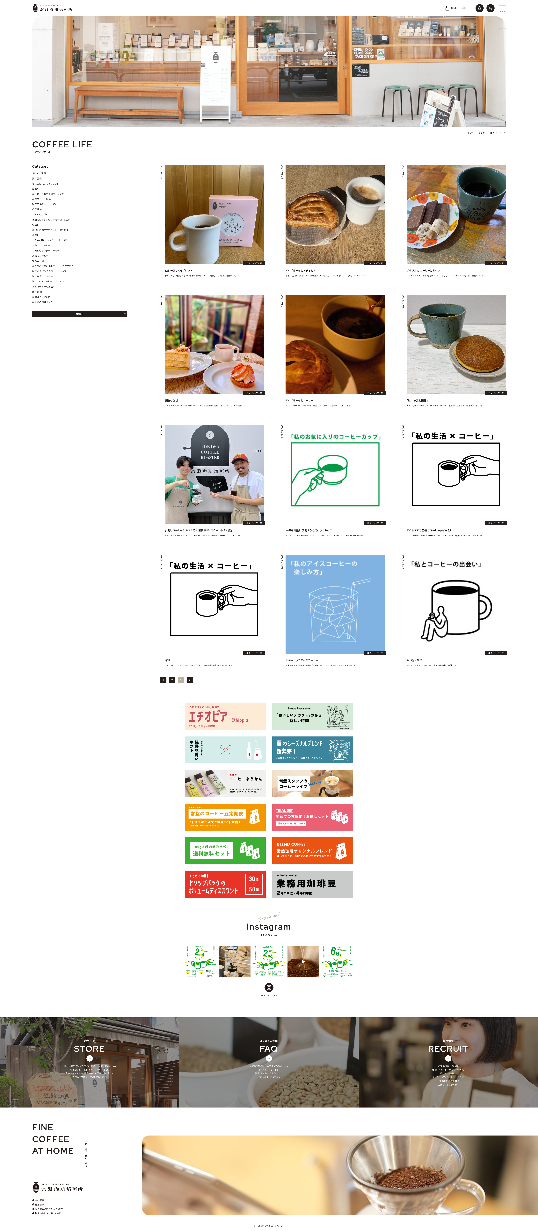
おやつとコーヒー (41, 245)
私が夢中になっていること (45, 204)
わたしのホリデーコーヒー (46, 250)
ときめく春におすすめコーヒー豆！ (49, 240)
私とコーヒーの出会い (43, 286)
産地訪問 (37, 291)
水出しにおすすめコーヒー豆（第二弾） (52, 219)
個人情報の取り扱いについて (49, 1208)
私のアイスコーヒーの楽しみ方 (48, 281)
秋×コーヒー (39, 260)
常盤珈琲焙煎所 (52, 8)
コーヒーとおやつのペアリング (48, 193)
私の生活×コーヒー (43, 276)
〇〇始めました (40, 209)
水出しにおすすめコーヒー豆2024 (50, 230)
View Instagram (269, 995)
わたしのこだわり (41, 214)
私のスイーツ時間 (41, 297)
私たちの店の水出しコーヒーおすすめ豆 (53, 266)
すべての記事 (39, 173)
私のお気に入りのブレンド (45, 183)
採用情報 (39, 1204)
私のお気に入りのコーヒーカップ (49, 271)
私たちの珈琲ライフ (42, 302)
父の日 (35, 224)
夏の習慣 (37, 178)
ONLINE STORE (461, 8)
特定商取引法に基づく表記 (48, 1213)
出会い (35, 188)
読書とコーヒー (40, 255)
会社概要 (39, 1200)
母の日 (35, 235)
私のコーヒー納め (41, 199)
